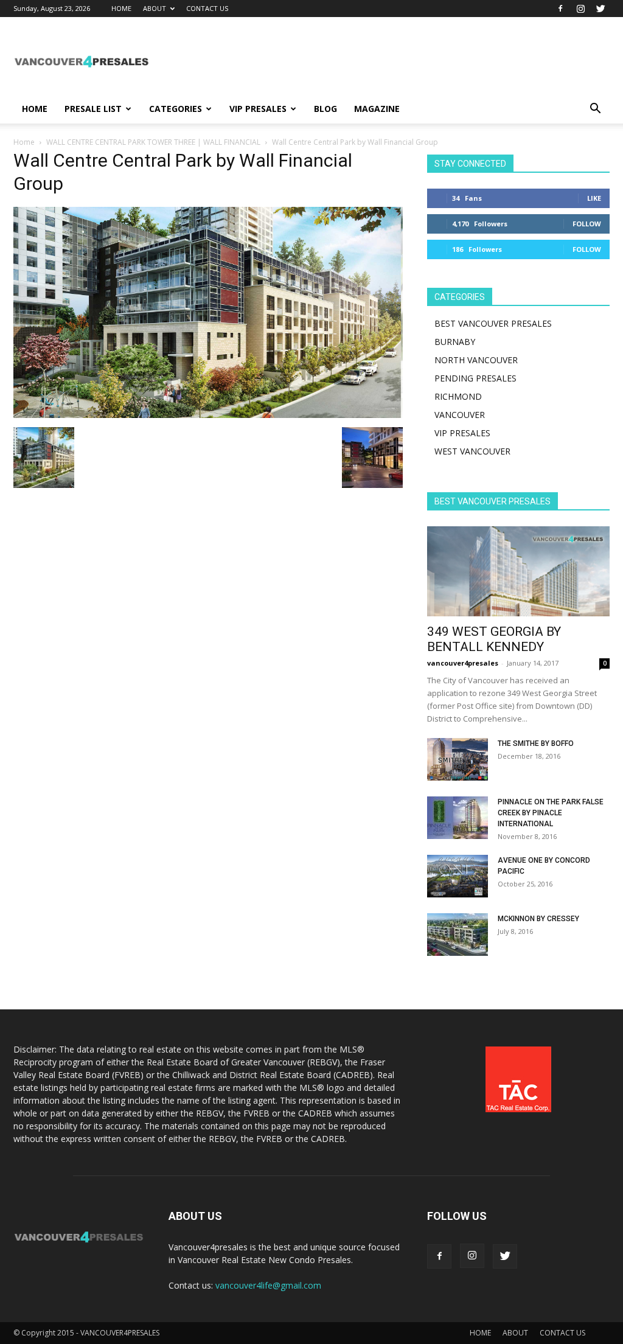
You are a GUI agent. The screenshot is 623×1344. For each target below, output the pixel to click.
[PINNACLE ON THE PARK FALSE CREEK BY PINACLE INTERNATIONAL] (457, 817)
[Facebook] (560, 8)
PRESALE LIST (93, 108)
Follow (587, 223)
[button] (595, 110)
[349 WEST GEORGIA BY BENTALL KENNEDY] (518, 571)
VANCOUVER (459, 414)
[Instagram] (580, 8)
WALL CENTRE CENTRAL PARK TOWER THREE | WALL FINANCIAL (153, 142)
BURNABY (454, 341)
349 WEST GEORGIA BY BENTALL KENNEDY (494, 639)
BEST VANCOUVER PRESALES (493, 323)
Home (24, 142)
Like (594, 198)
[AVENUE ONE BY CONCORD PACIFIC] (457, 876)
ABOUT (154, 8)
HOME (121, 8)
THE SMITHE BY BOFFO (536, 743)
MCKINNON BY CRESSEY (538, 918)
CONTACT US (207, 8)
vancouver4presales (462, 662)
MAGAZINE (377, 108)
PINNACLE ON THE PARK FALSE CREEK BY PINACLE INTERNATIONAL (551, 813)
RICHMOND (458, 396)
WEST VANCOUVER (472, 451)
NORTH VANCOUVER (476, 360)
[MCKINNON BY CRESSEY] (457, 934)
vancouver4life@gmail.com (268, 1285)
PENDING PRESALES (475, 378)
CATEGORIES (175, 108)
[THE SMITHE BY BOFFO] (457, 759)
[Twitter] (600, 8)
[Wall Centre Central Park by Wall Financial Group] (208, 414)
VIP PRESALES (258, 108)
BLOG (325, 108)
